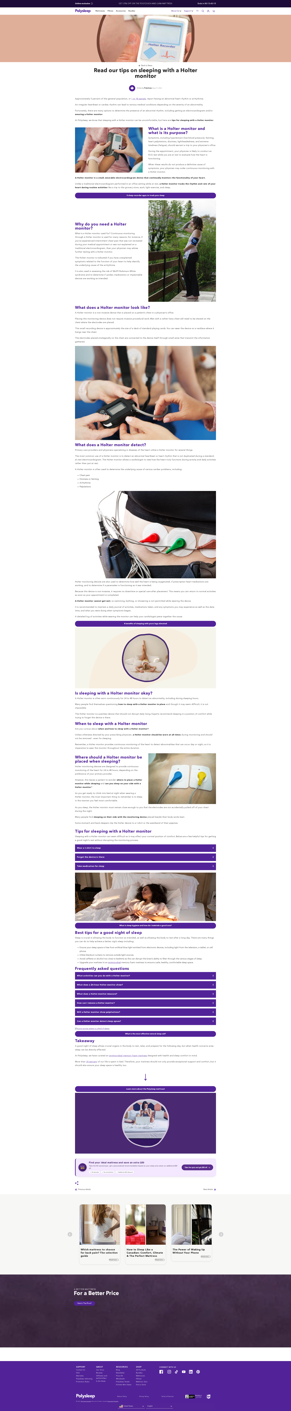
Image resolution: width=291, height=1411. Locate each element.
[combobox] (131, 1406)
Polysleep (148, 88)
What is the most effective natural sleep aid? (145, 1034)
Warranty (80, 1376)
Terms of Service (167, 1396)
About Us (175, 11)
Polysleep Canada (86, 1401)
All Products (141, 1370)
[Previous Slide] (70, 1234)
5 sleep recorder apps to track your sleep (145, 195)
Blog (118, 1370)
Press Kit (119, 1376)
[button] (213, 11)
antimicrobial (114, 963)
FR (197, 11)
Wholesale (120, 1379)
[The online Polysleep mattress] (145, 1153)
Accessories (121, 11)
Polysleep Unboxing (84, 1379)
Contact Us (80, 1370)
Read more (113, 1260)
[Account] (208, 11)
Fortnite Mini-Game (123, 1385)
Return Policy (122, 1396)
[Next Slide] (221, 1234)
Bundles (131, 11)
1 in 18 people (138, 99)
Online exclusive (82, 4)
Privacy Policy (144, 1396)
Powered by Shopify (112, 1401)
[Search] (203, 11)
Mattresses (100, 11)
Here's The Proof (84, 1303)
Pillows (110, 11)
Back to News (146, 66)
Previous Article (84, 1189)
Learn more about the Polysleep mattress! (145, 1089)
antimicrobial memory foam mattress (128, 1056)
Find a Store (141, 1385)
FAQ (78, 1373)
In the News (101, 1381)
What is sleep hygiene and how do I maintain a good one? (145, 926)
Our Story (100, 1370)
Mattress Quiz (142, 1382)
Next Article (208, 1189)
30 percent (91, 1062)
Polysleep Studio (123, 1382)
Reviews (99, 1373)
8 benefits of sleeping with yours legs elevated (145, 624)
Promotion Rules (82, 1382)
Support (187, 11)
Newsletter (120, 1373)
